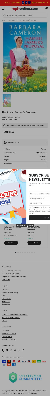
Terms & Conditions (9, 333)
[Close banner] (48, 3)
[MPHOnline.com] (25, 8)
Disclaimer (5, 330)
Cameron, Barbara (14, 117)
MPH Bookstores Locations (11, 271)
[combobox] (25, 15)
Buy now (11, 243)
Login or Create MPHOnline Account (15, 314)
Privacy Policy (7, 336)
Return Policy (6, 298)
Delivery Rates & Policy (10, 293)
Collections (11, 20)
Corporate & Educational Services (14, 277)
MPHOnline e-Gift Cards (10, 274)
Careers (4, 320)
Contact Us (6, 304)
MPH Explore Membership (11, 317)
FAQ (3, 295)
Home (3, 20)
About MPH (6, 301)
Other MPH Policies (8, 339)
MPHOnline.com (31, 393)
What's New (6, 279)
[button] (46, 8)
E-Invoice (5, 290)
